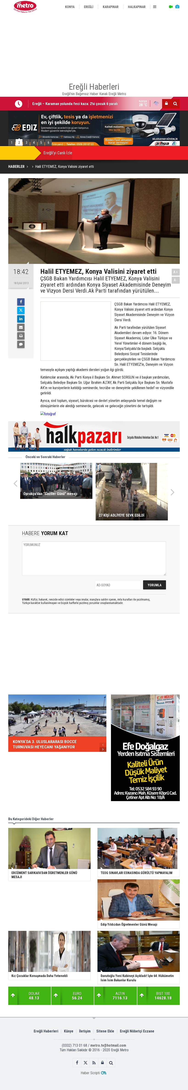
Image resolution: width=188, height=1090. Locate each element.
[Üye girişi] (166, 103)
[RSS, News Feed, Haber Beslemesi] (94, 1062)
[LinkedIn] (21, 319)
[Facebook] (21, 302)
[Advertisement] (94, 46)
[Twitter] (21, 310)
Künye (68, 1031)
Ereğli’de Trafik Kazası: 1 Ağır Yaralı (60, 103)
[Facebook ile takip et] (77, 1062)
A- (176, 280)
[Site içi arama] (175, 103)
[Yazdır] (21, 336)
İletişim (85, 1031)
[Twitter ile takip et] (85, 1062)
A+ (175, 272)
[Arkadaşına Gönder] (21, 327)
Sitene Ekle (105, 1031)
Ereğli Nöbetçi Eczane (137, 1031)
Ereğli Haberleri (46, 1031)
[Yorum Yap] (21, 344)
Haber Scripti (90, 1073)
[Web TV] (170, 7)
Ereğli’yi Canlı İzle (58, 152)
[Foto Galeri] (177, 7)
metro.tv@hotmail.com (108, 1045)
